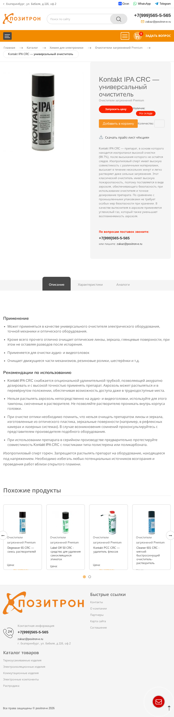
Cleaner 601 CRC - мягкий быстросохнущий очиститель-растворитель (148, 555)
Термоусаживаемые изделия (22, 660)
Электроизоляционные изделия (24, 666)
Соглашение (98, 627)
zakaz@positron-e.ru (158, 21)
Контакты (96, 602)
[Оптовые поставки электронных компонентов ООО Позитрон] (21, 18)
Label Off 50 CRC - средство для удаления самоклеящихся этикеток (66, 553)
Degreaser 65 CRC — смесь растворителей (21, 549)
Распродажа (11, 685)
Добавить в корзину (118, 123)
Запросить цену (115, 109)
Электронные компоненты (21, 679)
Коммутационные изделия (21, 673)
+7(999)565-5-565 (152, 15)
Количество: (144, 123)
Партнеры (97, 614)
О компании (98, 608)
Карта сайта (98, 621)
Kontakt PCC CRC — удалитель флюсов (106, 549)
